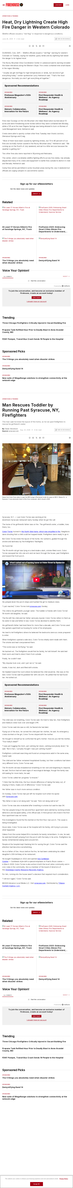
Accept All (36, 1184)
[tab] (7, 276)
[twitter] (36, 46)
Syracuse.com (12, 797)
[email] (43, 46)
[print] (70, 46)
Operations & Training (10, 16)
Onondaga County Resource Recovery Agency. (24, 870)
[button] (3, 5)
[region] (36, 281)
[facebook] (30, 46)
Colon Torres (7, 532)
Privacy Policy (64, 1178)
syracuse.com (35, 606)
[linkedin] (33, 46)
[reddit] (40, 46)
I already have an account (36, 301)
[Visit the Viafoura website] (66, 286)
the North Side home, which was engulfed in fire (40, 532)
